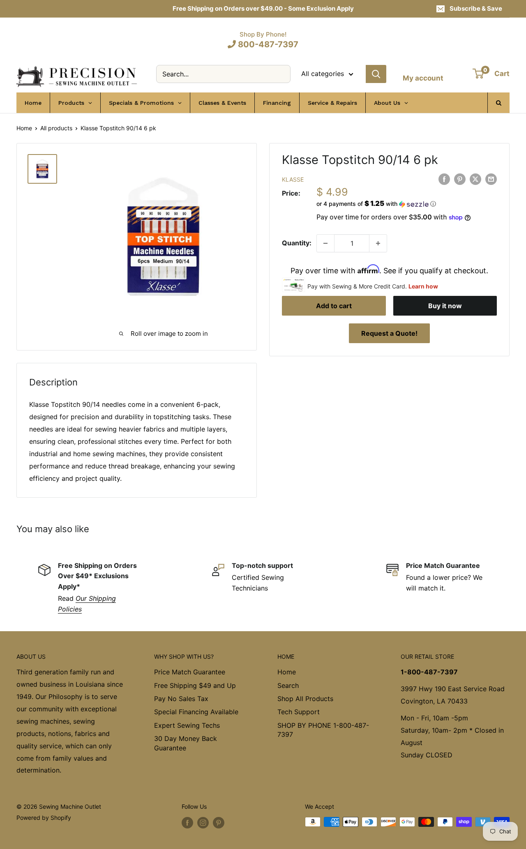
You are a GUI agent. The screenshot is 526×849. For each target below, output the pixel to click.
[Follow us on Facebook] (187, 822)
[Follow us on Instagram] (203, 822)
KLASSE (293, 179)
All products (56, 128)
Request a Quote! (389, 333)
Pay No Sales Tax (181, 698)
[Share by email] (491, 179)
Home (24, 128)
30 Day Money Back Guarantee (185, 743)
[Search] (376, 74)
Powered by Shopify (43, 817)
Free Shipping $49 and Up (195, 685)
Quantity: (296, 243)
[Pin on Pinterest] (460, 179)
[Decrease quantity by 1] (325, 243)
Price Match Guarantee (189, 672)
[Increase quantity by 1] (378, 243)
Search (288, 685)
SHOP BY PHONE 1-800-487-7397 (323, 729)
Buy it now (445, 306)
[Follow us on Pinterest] (218, 822)
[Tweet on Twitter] (475, 179)
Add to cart (334, 306)
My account (423, 78)
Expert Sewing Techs (187, 725)
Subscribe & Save (476, 8)
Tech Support (298, 712)
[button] (406, 204)
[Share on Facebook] (444, 179)
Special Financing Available (196, 712)
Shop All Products (305, 698)
